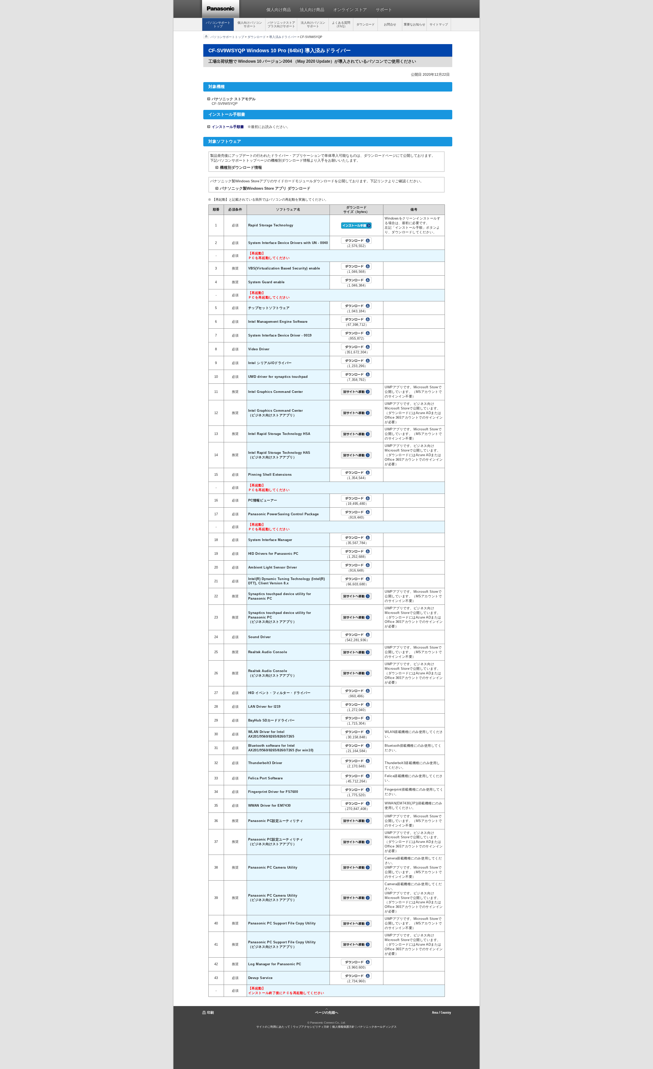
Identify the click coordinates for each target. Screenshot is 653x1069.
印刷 (210, 1012)
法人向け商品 (312, 9)
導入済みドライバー (283, 37)
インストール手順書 (228, 127)
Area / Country (441, 1012)
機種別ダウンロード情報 (241, 167)
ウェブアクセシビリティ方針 (311, 1026)
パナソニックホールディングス (377, 1026)
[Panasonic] (220, 9)
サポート (384, 9)
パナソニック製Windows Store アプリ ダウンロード (265, 188)
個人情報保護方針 (343, 1026)
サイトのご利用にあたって (273, 1026)
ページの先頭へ (326, 1012)
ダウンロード (256, 37)
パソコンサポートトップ (227, 37)
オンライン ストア (350, 9)
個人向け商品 (278, 9)
